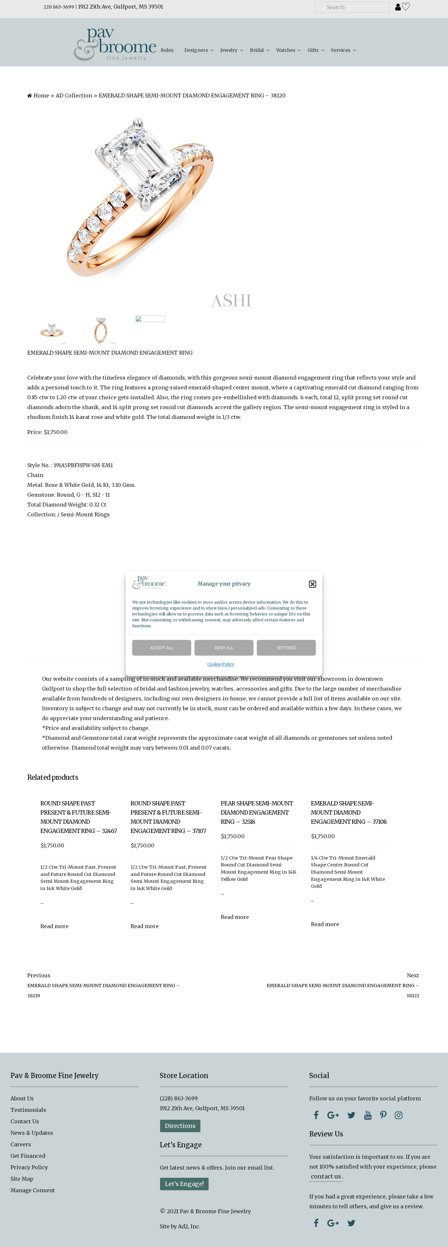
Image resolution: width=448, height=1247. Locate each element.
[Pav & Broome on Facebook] (316, 1115)
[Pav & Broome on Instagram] (399, 1115)
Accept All (161, 648)
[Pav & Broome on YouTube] (368, 1115)
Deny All (224, 648)
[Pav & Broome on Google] (333, 1115)
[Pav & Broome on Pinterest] (383, 1115)
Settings (286, 648)
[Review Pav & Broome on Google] (333, 1223)
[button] (312, 584)
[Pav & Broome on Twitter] (351, 1115)
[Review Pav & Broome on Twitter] (351, 1223)
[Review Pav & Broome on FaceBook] (316, 1223)
